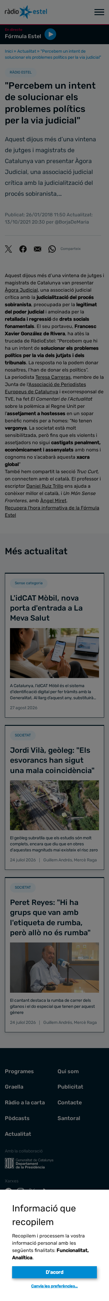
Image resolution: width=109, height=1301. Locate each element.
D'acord (55, 1272)
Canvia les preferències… (54, 1286)
